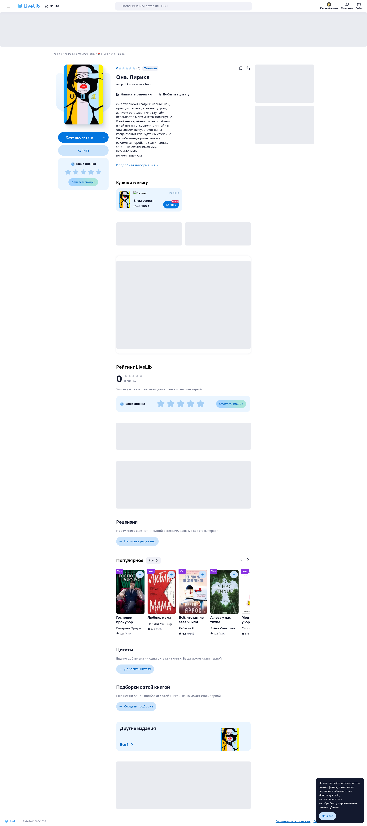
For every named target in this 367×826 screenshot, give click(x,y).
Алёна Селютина (222, 628)
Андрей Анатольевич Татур (134, 84)
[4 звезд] (91, 172)
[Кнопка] (242, 560)
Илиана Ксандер (160, 624)
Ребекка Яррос (190, 628)
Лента (54, 6)
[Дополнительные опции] (104, 137)
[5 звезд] (99, 172)
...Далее (334, 807)
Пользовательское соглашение (293, 821)
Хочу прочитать (79, 137)
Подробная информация (135, 165)
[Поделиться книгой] (248, 68)
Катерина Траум (128, 628)
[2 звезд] (76, 172)
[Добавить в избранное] (241, 68)
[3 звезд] (83, 172)
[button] (83, 94)
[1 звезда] (68, 172)
